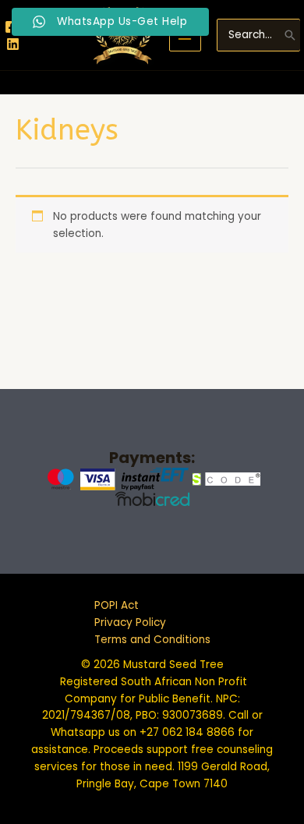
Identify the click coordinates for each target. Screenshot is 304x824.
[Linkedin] (12, 44)
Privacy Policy (130, 622)
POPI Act (116, 605)
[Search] (290, 35)
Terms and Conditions (152, 639)
